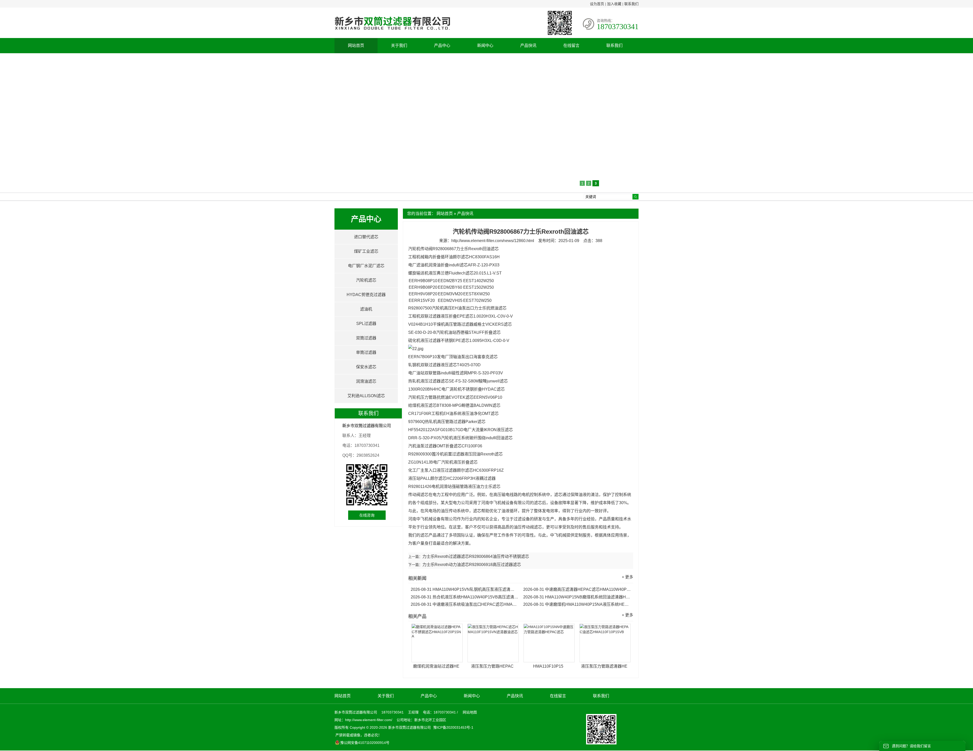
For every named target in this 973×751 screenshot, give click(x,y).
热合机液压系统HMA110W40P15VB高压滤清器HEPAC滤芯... (464, 597)
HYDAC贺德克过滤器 (366, 294)
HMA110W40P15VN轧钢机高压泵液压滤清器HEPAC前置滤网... (464, 589)
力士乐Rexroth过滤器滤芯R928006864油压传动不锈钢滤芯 (475, 556)
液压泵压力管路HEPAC (492, 666)
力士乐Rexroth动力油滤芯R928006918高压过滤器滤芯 (471, 564)
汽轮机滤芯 (366, 280)
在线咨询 (367, 515)
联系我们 (631, 4)
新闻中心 (485, 45)
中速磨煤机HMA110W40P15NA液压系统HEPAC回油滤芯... (577, 604)
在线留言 (571, 45)
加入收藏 (614, 4)
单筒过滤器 (366, 352)
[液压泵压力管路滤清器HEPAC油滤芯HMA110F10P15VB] (605, 643)
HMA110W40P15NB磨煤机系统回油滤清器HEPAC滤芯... (577, 597)
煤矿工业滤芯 (366, 251)
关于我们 (399, 45)
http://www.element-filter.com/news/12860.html (492, 241)
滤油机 (366, 309)
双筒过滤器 (366, 338)
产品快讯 (528, 45)
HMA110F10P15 (548, 666)
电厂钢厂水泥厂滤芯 (366, 266)
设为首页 (597, 4)
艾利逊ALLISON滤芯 (366, 396)
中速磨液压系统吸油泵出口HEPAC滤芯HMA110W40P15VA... (464, 604)
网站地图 (470, 712)
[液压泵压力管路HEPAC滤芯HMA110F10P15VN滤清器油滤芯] (493, 643)
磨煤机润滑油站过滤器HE (436, 666)
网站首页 (356, 45)
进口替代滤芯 (366, 237)
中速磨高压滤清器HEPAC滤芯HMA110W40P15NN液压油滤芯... (577, 589)
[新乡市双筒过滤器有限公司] (392, 32)
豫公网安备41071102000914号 (364, 743)
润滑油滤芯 (366, 381)
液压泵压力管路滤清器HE (604, 666)
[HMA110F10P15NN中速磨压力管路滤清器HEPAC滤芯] (549, 643)
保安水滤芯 (366, 367)
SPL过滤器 (366, 323)
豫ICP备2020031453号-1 (452, 727)
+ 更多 (627, 577)
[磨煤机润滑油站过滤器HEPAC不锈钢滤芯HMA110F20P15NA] (437, 643)
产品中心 (442, 45)
